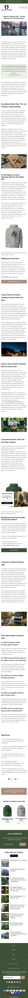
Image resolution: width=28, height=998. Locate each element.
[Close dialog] (27, 492)
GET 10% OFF (7, 502)
